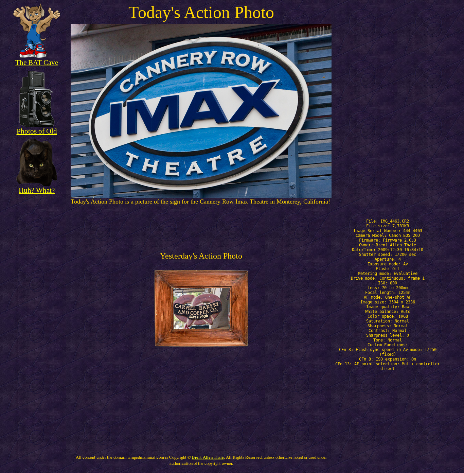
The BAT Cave (36, 62)
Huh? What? (37, 190)
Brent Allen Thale (208, 457)
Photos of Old (37, 131)
